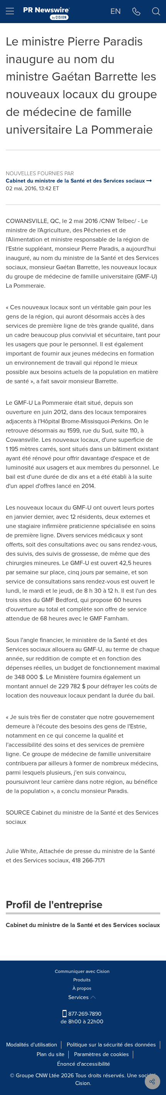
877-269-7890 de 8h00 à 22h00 (82, 1018)
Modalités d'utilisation (31, 1045)
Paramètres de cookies (101, 1054)
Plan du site (50, 1054)
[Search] (156, 11)
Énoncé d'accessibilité (83, 1064)
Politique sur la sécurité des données (111, 1045)
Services (79, 997)
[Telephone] (136, 11)
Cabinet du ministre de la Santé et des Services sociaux (83, 925)
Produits (82, 979)
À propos (82, 988)
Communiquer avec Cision (82, 971)
